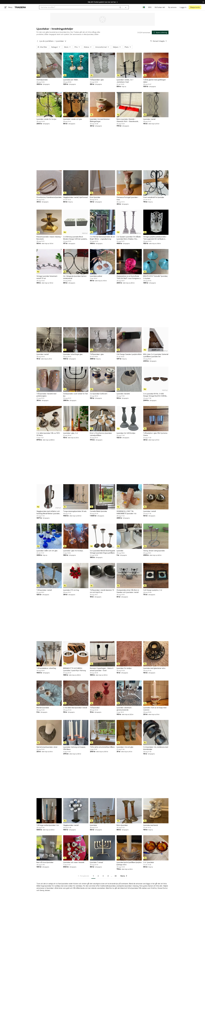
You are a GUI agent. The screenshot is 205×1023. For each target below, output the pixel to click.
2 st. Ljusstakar (148, 862)
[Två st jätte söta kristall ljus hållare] (102, 732)
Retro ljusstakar (122, 825)
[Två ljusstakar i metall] (49, 575)
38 (115, 876)
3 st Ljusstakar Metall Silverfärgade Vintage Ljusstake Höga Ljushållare (102, 552)
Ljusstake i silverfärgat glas (73, 354)
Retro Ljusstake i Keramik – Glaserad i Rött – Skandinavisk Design (127, 120)
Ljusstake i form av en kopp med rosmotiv (154, 709)
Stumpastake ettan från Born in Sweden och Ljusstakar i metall (128, 591)
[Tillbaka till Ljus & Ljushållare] (37, 41)
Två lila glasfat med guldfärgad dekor (154, 81)
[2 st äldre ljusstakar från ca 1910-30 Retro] (49, 418)
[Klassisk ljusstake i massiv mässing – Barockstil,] (49, 222)
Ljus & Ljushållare (46, 41)
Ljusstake (120, 551)
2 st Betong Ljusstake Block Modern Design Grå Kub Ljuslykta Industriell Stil (75, 238)
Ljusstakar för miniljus (124, 668)
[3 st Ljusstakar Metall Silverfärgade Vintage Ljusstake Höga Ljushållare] (102, 536)
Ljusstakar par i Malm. (70, 80)
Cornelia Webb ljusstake (98, 511)
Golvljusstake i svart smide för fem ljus (75, 395)
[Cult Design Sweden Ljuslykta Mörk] (129, 339)
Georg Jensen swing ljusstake (154, 551)
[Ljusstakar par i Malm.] (75, 65)
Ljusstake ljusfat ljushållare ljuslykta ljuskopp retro (129, 863)
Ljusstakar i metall (149, 511)
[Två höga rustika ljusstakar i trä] (49, 810)
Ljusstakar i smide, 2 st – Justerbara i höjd (125, 81)
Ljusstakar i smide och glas (72, 119)
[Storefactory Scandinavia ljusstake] (49, 182)
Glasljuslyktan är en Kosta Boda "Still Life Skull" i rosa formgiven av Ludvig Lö (129, 277)
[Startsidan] (20, 7)
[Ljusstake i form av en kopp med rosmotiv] (155, 693)
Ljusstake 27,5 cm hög (71, 590)
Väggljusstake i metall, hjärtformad (75, 197)
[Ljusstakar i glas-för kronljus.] (75, 536)
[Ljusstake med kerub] (155, 810)
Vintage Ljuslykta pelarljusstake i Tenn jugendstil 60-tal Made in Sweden (154, 238)
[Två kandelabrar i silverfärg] (49, 653)
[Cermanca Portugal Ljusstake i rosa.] (129, 182)
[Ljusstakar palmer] (102, 261)
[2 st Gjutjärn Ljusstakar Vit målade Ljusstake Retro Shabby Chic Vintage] (129, 222)
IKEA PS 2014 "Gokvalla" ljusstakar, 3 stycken (155, 277)
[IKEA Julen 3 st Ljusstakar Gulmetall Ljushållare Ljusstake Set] (155, 339)
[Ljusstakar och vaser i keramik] (75, 847)
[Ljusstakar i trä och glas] (129, 732)
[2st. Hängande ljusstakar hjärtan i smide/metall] (75, 261)
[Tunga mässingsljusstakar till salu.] (75, 496)
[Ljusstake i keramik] (129, 379)
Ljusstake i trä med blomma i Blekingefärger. (100, 120)
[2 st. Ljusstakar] (155, 847)
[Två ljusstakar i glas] (102, 65)
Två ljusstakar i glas (97, 80)
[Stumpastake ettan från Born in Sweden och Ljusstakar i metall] (129, 575)
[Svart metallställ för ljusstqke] (155, 182)
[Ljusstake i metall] (155, 104)
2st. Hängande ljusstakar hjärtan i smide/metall (75, 277)
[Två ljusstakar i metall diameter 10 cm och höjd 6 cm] (102, 575)
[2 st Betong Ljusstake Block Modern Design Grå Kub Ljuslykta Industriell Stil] (75, 222)
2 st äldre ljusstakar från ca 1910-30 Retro (48, 434)
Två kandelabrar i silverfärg (46, 668)
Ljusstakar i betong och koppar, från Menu (74, 748)
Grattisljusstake (42, 80)
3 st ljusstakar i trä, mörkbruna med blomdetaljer (155, 748)
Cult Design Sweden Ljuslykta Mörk (129, 354)
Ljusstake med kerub (150, 825)
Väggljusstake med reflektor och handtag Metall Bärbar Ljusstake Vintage (48, 512)
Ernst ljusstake (95, 197)
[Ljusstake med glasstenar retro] (155, 653)
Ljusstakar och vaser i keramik (73, 862)
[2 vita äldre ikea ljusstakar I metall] (75, 693)
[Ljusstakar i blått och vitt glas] (49, 536)
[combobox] (81, 7)
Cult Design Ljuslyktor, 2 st (152, 590)
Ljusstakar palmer (96, 276)
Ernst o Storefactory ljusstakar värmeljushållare (101, 434)
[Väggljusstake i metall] (75, 810)
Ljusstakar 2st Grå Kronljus (126, 433)
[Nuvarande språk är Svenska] (144, 7)
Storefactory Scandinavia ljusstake (49, 197)
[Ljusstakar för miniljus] (129, 653)
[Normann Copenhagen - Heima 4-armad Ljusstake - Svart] (102, 653)
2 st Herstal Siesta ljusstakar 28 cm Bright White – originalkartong (102, 238)
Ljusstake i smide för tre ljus (46, 119)
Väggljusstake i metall (70, 825)
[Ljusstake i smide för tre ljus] (49, 104)
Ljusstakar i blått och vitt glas (47, 551)
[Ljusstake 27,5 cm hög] (75, 575)
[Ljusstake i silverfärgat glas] (75, 339)
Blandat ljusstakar (43, 708)
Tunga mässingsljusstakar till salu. (75, 511)
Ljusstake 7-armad (96, 862)
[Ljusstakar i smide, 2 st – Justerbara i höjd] (129, 65)
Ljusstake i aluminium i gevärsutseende (124, 709)
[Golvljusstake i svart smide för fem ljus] (75, 379)
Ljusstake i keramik (123, 394)
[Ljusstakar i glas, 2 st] (75, 418)
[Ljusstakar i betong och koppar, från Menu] (75, 732)
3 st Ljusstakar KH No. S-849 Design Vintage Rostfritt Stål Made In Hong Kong (155, 395)
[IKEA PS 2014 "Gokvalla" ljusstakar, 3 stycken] (155, 261)
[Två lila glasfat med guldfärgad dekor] (155, 65)
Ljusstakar (93, 825)
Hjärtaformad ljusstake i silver (47, 747)
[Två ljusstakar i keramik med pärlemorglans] (49, 379)
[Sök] (120, 7)
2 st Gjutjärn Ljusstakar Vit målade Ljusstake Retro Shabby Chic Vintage (129, 238)
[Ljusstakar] (102, 810)
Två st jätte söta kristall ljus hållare (102, 747)
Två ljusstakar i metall (44, 590)
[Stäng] (203, 2)
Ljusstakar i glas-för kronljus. (73, 551)
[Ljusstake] (129, 536)
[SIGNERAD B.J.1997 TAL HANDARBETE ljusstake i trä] (129, 496)
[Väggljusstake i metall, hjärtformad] (75, 182)
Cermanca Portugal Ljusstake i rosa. (127, 198)
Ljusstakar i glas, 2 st (70, 433)
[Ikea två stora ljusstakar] (49, 847)
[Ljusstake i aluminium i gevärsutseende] (129, 693)
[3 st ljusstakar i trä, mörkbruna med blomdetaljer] (155, 732)
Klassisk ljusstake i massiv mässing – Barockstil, (49, 238)
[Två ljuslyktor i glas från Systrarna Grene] (155, 418)
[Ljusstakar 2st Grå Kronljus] (129, 418)
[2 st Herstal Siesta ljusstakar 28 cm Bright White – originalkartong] (102, 222)
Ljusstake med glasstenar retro (154, 668)
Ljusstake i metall (149, 119)
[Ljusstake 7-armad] (102, 847)
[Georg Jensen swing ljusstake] (155, 536)
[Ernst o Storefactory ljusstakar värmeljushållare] (102, 418)
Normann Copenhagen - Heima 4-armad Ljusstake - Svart (102, 669)
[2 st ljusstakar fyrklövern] (102, 379)
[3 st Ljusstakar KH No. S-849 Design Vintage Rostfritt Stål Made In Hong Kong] (155, 379)
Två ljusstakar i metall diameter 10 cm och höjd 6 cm (102, 591)
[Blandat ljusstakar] (49, 693)
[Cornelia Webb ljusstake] (102, 496)
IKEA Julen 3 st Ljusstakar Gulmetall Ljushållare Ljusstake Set (155, 355)
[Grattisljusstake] (49, 65)
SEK (149, 7)
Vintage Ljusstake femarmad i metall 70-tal (47, 277)
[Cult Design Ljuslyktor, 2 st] (155, 575)
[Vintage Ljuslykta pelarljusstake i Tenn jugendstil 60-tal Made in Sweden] (155, 222)
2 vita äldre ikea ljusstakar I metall (75, 708)
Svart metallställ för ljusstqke (153, 197)
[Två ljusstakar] (102, 693)
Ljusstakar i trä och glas (125, 747)
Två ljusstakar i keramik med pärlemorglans (46, 395)
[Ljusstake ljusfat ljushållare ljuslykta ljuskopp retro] (129, 847)
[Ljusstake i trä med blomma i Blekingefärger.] (102, 104)
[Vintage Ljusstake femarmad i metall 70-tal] (49, 261)
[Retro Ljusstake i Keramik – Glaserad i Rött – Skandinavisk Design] (129, 104)
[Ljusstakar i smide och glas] (75, 104)
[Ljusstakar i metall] (155, 496)
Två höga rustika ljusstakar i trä (48, 825)
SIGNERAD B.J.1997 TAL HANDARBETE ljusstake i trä (126, 512)
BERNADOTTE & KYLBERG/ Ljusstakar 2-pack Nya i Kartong (74, 669)
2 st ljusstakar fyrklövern (98, 394)
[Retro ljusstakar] (129, 810)
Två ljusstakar (95, 708)
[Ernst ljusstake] (102, 182)
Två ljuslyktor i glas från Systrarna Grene (155, 434)
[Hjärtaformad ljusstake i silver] (49, 732)
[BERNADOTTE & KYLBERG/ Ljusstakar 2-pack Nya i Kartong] (75, 653)
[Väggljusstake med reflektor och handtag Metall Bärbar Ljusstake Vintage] (49, 496)
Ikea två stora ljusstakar (45, 862)
